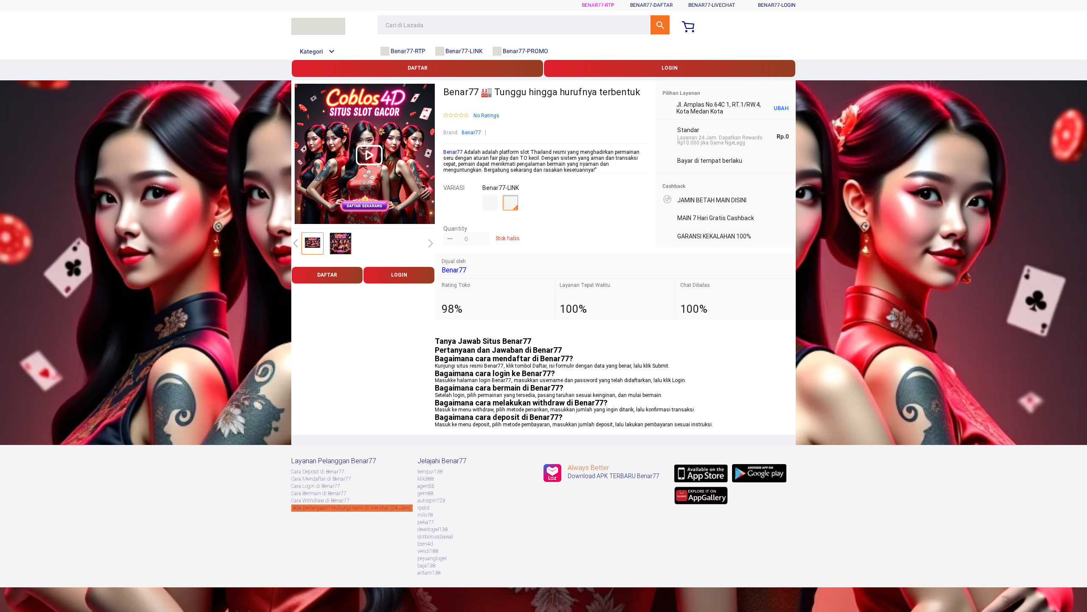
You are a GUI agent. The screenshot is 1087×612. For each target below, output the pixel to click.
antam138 (429, 573)
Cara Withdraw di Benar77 (320, 501)
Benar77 (471, 133)
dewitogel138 (432, 530)
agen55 (425, 486)
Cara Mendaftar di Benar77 (321, 479)
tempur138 (430, 472)
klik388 (425, 479)
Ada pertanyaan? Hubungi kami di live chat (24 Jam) (352, 508)
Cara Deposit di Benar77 (317, 472)
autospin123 (431, 501)
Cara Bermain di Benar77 (318, 493)
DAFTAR (418, 68)
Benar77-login (777, 5)
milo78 (425, 515)
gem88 (425, 493)
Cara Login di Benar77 (315, 486)
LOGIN (670, 68)
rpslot (423, 508)
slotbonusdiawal (435, 537)
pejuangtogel (432, 558)
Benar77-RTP (598, 5)
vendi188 (428, 551)
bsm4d (425, 544)
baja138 (426, 566)
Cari (660, 24)
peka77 (425, 522)
